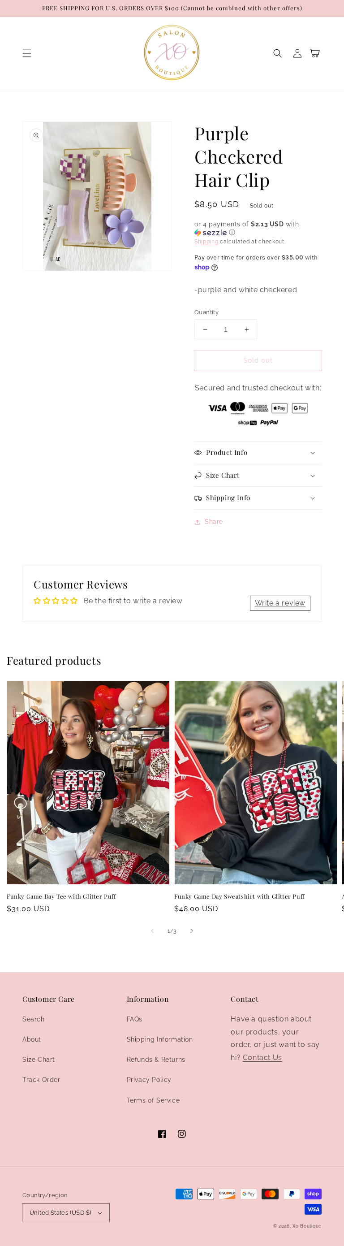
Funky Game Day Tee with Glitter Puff (61, 896)
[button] (27, 53)
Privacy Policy (149, 1079)
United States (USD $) (60, 1212)
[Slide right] (192, 931)
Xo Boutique (307, 1226)
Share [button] (214, 521)
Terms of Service (153, 1100)
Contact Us (262, 1057)
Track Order (41, 1079)
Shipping (206, 241)
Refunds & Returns (156, 1059)
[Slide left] (152, 931)
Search (33, 1019)
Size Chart (38, 1059)
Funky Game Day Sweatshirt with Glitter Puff (239, 896)
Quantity (206, 312)
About (31, 1039)
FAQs (134, 1019)
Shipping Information (160, 1039)
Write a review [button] (280, 603)
